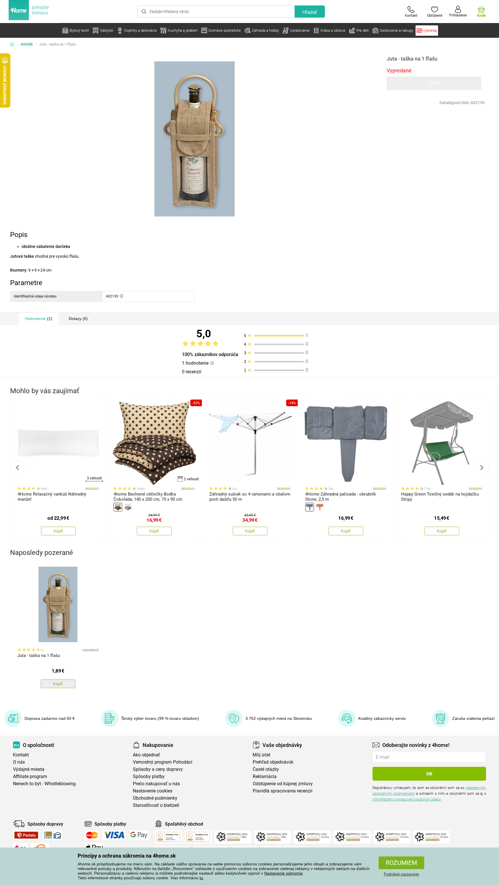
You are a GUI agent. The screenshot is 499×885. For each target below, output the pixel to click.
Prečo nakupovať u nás (156, 784)
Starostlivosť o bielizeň (156, 805)
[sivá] (128, 507)
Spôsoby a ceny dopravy (158, 769)
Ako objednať (146, 755)
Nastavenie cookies (152, 791)
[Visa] (114, 835)
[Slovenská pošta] (52, 835)
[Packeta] (26, 835)
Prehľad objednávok (273, 762)
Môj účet (261, 755)
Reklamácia (265, 776)
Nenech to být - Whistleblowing (44, 784)
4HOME (27, 44)
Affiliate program (30, 776)
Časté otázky (266, 769)
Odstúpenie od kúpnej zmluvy (283, 784)
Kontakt (21, 755)
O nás (19, 762)
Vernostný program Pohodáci (162, 762)
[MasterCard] (92, 835)
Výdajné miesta (28, 769)
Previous (17, 467)
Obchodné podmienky (155, 798)
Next (481, 467)
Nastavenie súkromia (283, 873)
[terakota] (320, 507)
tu (201, 877)
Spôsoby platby (149, 776)
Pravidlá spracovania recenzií (282, 791)
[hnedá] (118, 507)
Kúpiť (434, 83)
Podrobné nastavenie (401, 874)
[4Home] (14, 44)
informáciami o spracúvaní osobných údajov (407, 799)
